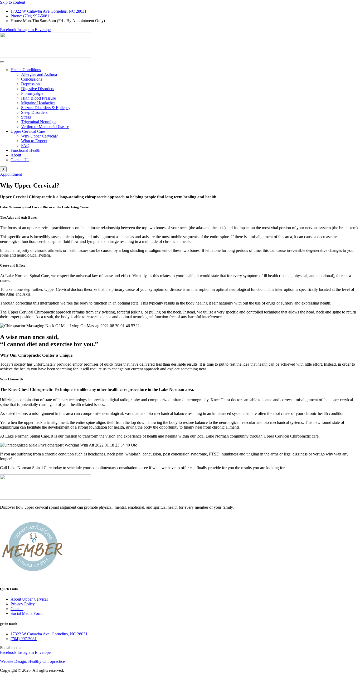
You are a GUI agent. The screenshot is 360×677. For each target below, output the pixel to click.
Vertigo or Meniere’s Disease (45, 126)
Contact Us (20, 160)
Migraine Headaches (38, 103)
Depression (30, 84)
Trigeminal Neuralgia (38, 122)
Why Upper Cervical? (39, 136)
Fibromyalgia (32, 93)
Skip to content (12, 2)
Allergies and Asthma (39, 74)
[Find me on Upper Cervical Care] (33, 578)
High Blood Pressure (38, 98)
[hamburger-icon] (2, 62)
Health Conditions (26, 69)
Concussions (31, 79)
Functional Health (25, 150)
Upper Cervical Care (28, 131)
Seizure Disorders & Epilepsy (45, 107)
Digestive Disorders (37, 88)
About (16, 155)
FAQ (25, 145)
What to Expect (34, 141)
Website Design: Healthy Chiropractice (32, 661)
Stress (26, 117)
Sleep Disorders (34, 112)
